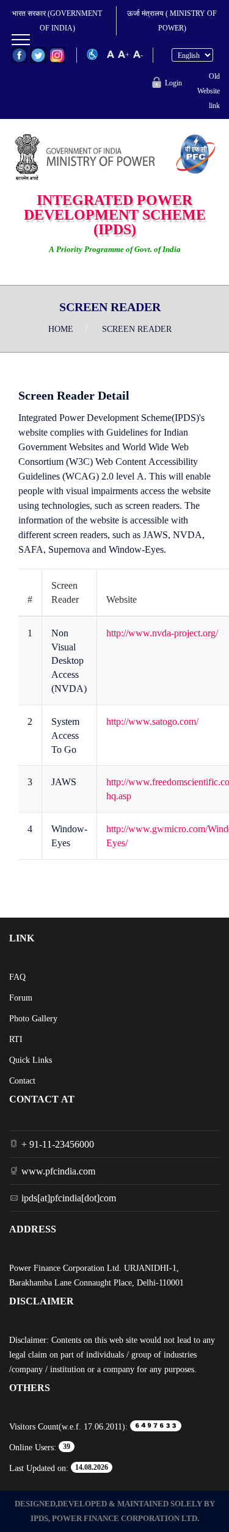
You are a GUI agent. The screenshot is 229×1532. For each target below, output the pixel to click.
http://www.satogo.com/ (152, 721)
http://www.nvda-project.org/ (162, 633)
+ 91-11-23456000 (57, 1144)
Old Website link (208, 91)
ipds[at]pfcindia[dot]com (68, 1198)
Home (60, 329)
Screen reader (137, 329)
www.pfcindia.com (58, 1171)
